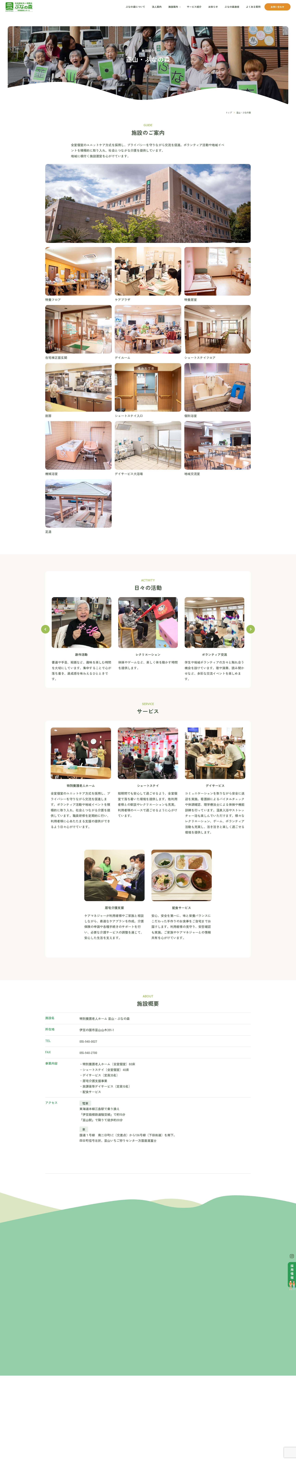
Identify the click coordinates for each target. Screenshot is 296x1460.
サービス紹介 (194, 6)
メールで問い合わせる (200, 1314)
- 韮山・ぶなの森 (171, 1403)
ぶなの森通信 (232, 6)
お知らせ (213, 6)
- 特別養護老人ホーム (206, 1403)
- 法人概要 (136, 1408)
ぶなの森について (135, 6)
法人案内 (157, 6)
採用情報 (232, 1409)
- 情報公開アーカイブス (142, 1419)
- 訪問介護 (200, 1425)
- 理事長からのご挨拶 (142, 1398)
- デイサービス (202, 1420)
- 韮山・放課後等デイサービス (174, 1409)
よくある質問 (253, 6)
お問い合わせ (277, 6)
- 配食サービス (202, 1434)
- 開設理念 (136, 1403)
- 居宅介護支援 (202, 1430)
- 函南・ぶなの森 (171, 1398)
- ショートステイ (204, 1415)
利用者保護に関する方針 (234, 1425)
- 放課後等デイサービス (206, 1449)
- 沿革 (133, 1412)
